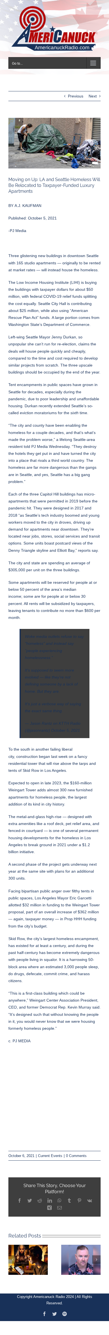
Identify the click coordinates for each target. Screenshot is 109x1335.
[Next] (96, 1256)
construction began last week (42, 753)
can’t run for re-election (55, 340)
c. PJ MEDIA (19, 1037)
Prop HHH (73, 915)
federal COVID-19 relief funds (55, 293)
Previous (75, 93)
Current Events (50, 1152)
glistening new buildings (41, 252)
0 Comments (76, 1152)
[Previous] (12, 1256)
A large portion (64, 314)
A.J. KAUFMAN (28, 202)
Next (93, 93)
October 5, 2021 (65, 727)
